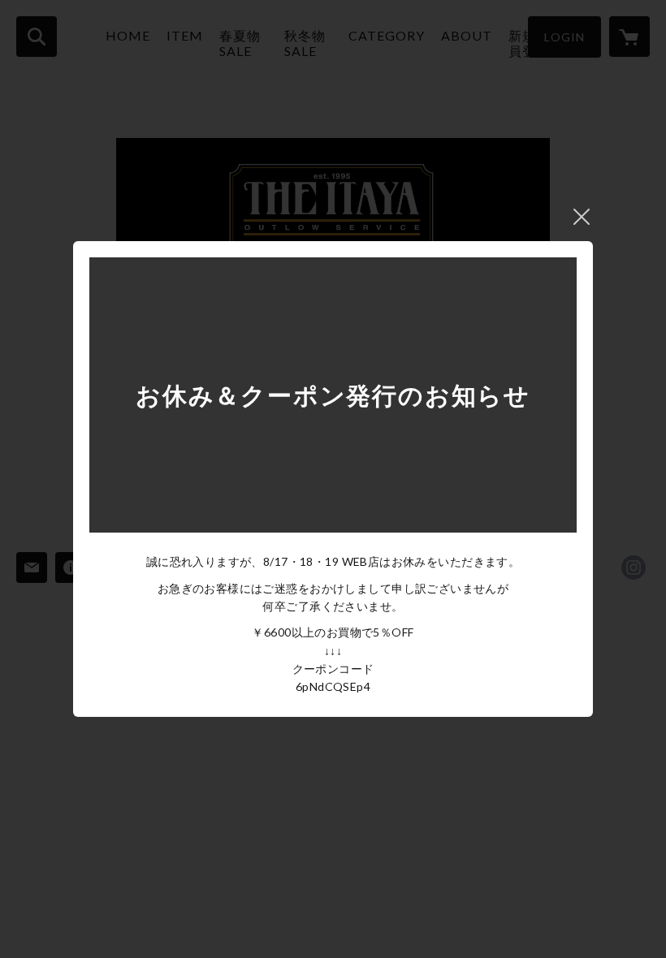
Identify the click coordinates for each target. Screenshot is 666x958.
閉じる (581, 217)
